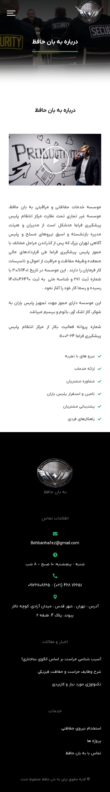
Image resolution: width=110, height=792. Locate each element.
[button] (11, 13)
